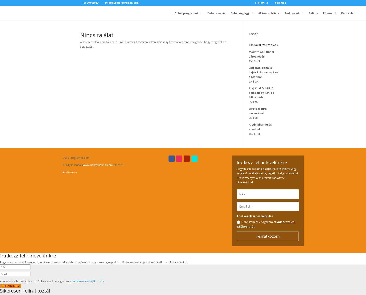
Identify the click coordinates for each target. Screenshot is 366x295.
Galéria (313, 13)
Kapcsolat (348, 13)
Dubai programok (187, 13)
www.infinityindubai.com (98, 165)
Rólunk (327, 13)
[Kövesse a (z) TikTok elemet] (194, 159)
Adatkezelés (69, 172)
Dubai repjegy (240, 13)
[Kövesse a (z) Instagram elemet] (179, 159)
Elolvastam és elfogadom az (266, 224)
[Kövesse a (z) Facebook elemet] (172, 159)
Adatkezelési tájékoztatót (89, 281)
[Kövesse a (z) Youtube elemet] (187, 159)
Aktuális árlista (268, 13)
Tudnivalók (292, 13)
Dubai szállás (216, 13)
